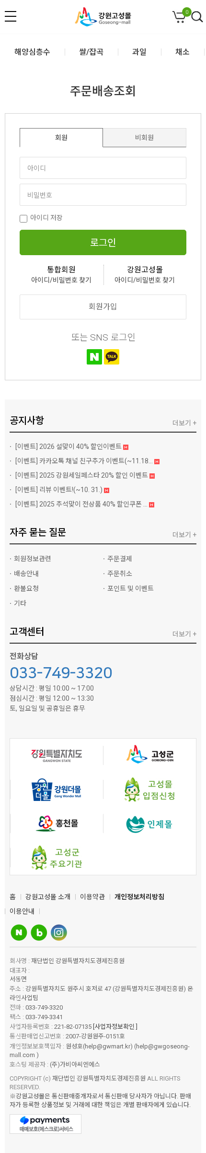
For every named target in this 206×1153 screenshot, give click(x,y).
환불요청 (26, 588)
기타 (20, 603)
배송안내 (26, 573)
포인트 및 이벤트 (130, 588)
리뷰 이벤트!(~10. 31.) (59, 490)
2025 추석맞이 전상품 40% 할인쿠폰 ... (82, 504)
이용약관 (92, 897)
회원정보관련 (32, 559)
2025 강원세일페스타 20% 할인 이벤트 (82, 475)
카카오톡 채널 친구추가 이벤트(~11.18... (84, 461)
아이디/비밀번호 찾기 (61, 280)
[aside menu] (10, 16)
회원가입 (103, 306)
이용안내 (22, 911)
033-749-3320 (61, 673)
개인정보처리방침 (139, 897)
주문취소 (119, 573)
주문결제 (119, 559)
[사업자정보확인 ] (115, 1026)
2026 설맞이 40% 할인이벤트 (69, 446)
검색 (197, 17)
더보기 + (184, 423)
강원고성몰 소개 (47, 897)
